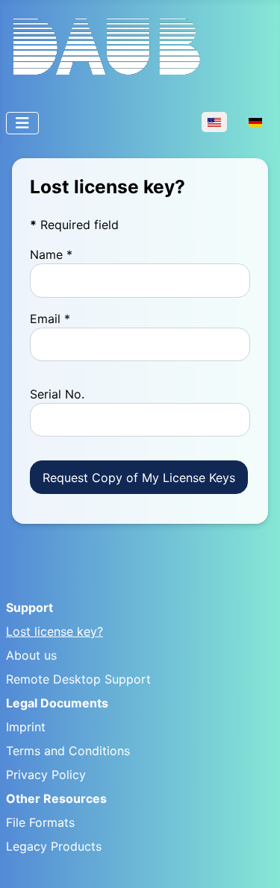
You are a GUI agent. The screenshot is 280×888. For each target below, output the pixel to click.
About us (31, 655)
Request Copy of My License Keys (139, 477)
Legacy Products (54, 846)
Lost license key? (54, 631)
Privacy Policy (46, 774)
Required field (74, 224)
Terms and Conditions (68, 750)
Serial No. (57, 394)
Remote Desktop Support (78, 679)
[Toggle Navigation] (22, 123)
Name (51, 254)
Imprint (26, 726)
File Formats (40, 822)
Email (50, 318)
